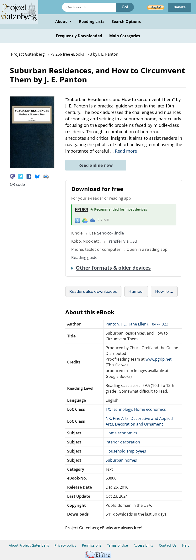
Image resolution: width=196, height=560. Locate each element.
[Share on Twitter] (20, 175)
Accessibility (143, 545)
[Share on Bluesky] (37, 175)
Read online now (95, 165)
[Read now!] (32, 167)
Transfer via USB (122, 241)
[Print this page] (46, 175)
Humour (136, 291)
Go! (125, 7)
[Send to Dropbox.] (77, 220)
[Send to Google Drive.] (85, 220)
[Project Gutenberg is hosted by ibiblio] (98, 557)
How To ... (164, 291)
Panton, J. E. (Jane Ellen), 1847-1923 (137, 324)
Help (186, 545)
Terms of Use (117, 545)
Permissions (91, 545)
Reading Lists (91, 21)
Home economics (121, 433)
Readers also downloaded (93, 291)
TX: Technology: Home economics (136, 409)
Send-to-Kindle (110, 233)
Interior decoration (123, 442)
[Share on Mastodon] (12, 175)
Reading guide (84, 257)
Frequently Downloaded (79, 35)
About (63, 21)
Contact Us (167, 545)
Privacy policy (65, 545)
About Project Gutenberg (29, 545)
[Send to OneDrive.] (92, 220)
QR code (17, 184)
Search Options (126, 21)
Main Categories (124, 35)
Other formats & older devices (113, 268)
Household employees (126, 451)
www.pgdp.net (158, 359)
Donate (179, 7)
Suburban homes (121, 460)
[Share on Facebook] (29, 175)
